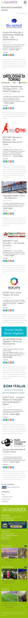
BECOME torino (11, 169)
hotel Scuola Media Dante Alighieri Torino (9, 320)
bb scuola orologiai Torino (7, 112)
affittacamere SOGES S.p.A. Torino (8, 314)
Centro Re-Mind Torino (12, 63)
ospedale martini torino (6, 225)
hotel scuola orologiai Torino (18, 116)
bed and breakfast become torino (19, 169)
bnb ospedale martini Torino (12, 221)
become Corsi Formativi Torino (17, 167)
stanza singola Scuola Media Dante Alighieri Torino (17, 322)
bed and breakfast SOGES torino (10, 316)
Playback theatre (7, 177)
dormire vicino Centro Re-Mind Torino (13, 65)
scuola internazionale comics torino (8, 479)
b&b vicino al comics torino (16, 471)
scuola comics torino (22, 477)
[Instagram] (4, 542)
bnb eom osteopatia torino (12, 428)
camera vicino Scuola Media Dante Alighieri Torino (18, 372)
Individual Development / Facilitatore (17, 175)
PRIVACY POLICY (6, 537)
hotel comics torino (16, 477)
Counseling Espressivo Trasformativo (20, 171)
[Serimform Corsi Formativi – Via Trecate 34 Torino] (14, 234)
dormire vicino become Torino (7, 173)
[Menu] (25, 2)
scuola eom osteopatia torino (7, 433)
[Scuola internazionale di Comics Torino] (14, 442)
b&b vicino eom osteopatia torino (19, 424)
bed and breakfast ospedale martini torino (16, 219)
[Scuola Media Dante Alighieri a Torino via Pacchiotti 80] (14, 332)
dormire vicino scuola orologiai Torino (8, 116)
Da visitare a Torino (7, 497)
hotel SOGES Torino (18, 320)
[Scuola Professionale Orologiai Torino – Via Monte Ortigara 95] (14, 78)
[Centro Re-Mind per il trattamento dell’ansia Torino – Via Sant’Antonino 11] (14, 23)
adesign (5, 615)
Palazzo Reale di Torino (13, 487)
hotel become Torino (8, 175)
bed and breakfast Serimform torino (10, 267)
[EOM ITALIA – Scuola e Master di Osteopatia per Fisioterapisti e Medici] (14, 388)
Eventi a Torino (6, 499)
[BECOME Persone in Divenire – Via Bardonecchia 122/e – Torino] (14, 129)
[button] (26, 546)
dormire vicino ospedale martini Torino (10, 223)
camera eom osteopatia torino (20, 428)
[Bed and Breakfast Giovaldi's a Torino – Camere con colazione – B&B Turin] (10, 2)
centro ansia (21, 61)
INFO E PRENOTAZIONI (7, 534)
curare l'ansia (24, 63)
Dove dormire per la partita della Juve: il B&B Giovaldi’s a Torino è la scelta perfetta (9, 605)
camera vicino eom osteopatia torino (8, 429)
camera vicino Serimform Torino (12, 269)
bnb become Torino (12, 171)
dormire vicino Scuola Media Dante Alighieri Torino (10, 374)
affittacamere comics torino (7, 471)
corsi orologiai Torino (22, 114)
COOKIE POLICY (5, 538)
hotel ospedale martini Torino (21, 223)
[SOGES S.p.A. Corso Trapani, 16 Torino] (14, 283)
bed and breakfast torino (6, 114)
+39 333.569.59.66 (9, 518)
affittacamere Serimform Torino (16, 165)
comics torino (20, 475)
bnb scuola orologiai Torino (14, 114)
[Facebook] (2, 542)
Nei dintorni (10, 42)
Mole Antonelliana (9, 560)
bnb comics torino (21, 473)
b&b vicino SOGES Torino (18, 314)
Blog (3, 494)
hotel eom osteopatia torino (12, 431)
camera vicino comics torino (13, 475)
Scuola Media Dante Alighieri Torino (12, 376)
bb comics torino (22, 471)
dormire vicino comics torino (9, 477)
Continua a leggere (14, 49)
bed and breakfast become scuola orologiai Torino (18, 112)
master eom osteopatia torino (21, 431)
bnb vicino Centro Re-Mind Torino (14, 61)
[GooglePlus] (6, 542)
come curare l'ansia (19, 63)
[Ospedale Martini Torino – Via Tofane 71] (14, 187)
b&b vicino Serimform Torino (17, 265)
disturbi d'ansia (5, 65)
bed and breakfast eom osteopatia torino (16, 426)
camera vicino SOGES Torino (11, 318)
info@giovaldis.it (9, 520)
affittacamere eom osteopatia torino (8, 424)
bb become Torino (10, 167)
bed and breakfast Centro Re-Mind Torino (17, 59)
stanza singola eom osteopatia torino (17, 433)
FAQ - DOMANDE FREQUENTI (9, 535)
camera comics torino (6, 475)
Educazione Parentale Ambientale (17, 173)
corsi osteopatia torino (17, 429)
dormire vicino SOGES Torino (21, 318)
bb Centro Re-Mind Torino (7, 59)
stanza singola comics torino (18, 479)
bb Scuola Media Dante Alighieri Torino (13, 368)
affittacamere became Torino (7, 165)
